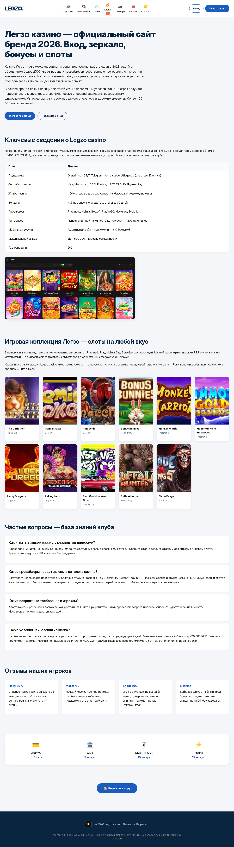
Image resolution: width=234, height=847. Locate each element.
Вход (196, 8)
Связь (97, 8)
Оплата (145, 8)
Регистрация (217, 8)
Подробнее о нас (52, 115)
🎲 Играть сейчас (20, 115)
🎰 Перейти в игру (117, 788)
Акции (107, 8)
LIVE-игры (120, 8)
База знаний (83, 8)
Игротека (68, 8)
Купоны (133, 8)
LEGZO (14, 8)
